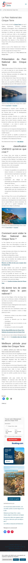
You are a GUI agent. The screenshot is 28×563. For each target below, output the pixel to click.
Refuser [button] (16, 559)
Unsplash (15, 105)
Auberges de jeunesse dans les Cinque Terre (13, 332)
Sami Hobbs (9, 227)
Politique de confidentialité (14, 546)
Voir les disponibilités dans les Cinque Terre (13, 330)
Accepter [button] (23, 559)
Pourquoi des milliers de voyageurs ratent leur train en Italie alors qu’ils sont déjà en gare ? (13, 519)
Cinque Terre (17, 24)
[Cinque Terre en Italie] (7, 4)
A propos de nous (14, 544)
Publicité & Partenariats (14, 550)
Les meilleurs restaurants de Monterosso (13, 523)
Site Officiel (20, 141)
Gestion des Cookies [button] (7, 559)
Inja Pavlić (8, 105)
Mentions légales (14, 548)
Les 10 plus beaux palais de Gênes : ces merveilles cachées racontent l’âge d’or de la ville (14, 508)
